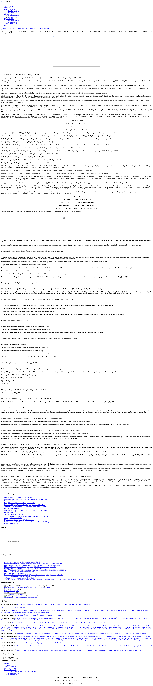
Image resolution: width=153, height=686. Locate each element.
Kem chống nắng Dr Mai (135, 646)
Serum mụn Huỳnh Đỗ (134, 650)
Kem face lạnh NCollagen (103, 636)
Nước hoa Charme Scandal (93, 627)
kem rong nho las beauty (25, 643)
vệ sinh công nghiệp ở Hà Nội (65, 604)
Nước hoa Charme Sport (31, 629)
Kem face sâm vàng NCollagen (65, 636)
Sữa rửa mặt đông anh (73, 633)
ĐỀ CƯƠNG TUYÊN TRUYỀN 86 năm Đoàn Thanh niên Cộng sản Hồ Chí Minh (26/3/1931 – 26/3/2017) (35, 568)
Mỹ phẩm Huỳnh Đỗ (23, 650)
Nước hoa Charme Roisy (78, 627)
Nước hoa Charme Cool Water (47, 629)
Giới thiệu (7, 7)
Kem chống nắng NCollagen (21, 640)
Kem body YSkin (86, 622)
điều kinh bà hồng (44, 615)
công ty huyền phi (95, 610)
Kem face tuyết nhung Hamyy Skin (84, 618)
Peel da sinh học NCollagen (73, 640)
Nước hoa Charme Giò (124, 627)
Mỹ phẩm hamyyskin (34, 618)
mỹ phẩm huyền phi (83, 610)
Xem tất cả (13, 527)
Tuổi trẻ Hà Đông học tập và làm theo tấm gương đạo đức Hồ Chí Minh (24, 505)
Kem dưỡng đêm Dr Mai (121, 646)
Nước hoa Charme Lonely (17, 627)
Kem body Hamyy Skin (41, 619)
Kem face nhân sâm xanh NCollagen (85, 636)
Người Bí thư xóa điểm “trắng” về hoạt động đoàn (18, 497)
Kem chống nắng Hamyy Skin (49, 618)
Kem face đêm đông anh (47, 633)
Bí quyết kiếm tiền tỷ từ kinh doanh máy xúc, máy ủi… (19, 503)
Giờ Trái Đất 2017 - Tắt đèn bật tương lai (15, 571)
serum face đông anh (98, 633)
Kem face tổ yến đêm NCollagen (36, 638)
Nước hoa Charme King (138, 627)
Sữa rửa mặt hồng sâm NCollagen (117, 638)
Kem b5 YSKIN (49, 622)
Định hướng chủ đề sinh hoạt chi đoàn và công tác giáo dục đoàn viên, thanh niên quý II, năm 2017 (32, 563)
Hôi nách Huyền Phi (131, 610)
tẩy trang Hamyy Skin (14, 619)
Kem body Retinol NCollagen (132, 640)
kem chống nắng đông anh (126, 633)
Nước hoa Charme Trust (138, 626)
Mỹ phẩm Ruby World (58, 610)
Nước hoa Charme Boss (16, 629)
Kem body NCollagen (117, 640)
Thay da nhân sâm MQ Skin (41, 612)
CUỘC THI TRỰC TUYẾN (12, 6)
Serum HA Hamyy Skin (101, 618)
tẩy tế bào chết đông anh (111, 633)
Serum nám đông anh (86, 633)
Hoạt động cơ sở (12, 12)
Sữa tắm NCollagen (104, 640)
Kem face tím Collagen (37, 636)
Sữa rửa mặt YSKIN (39, 622)
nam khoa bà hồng (55, 615)
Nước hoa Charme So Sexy (77, 626)
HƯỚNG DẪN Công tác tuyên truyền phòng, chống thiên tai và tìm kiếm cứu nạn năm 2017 (30, 564)
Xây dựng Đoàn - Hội (10, 23)
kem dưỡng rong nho (38, 643)
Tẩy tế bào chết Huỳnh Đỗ (120, 650)
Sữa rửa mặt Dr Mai (92, 646)
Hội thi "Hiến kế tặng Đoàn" (12, 579)
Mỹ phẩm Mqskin (16, 612)
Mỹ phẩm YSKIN (17, 622)
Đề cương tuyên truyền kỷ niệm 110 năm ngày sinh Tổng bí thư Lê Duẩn (24, 566)
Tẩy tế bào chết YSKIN (98, 622)
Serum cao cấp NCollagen (68, 638)
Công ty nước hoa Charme (61, 626)
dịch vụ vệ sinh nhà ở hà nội (82, 604)
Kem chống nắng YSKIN (73, 622)
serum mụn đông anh (140, 633)
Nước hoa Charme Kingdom (111, 629)
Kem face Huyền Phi (107, 610)
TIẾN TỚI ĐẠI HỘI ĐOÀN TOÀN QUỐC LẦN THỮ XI (21, 671)
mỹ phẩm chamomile (22, 610)
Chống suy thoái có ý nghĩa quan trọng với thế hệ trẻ (19, 576)
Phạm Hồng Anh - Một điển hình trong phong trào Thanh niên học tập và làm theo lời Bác (29, 587)
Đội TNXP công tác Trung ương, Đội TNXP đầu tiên (19, 520)
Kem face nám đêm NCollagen (85, 638)
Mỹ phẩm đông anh (22, 633)
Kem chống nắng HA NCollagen (38, 640)
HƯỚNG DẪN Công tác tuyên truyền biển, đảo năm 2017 (20, 569)
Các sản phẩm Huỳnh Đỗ (36, 650)
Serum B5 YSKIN (60, 622)
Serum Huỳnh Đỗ (64, 650)
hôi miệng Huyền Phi (143, 610)
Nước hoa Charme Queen (110, 626)
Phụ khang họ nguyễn (32, 615)
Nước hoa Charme (21, 626)
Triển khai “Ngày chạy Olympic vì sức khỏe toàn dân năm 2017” (22, 574)
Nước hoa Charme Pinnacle (109, 627)
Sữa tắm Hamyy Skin (28, 619)
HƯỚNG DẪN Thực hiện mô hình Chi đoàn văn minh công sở (22, 560)
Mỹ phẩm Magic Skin (45, 610)
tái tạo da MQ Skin (26, 612)
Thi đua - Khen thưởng (10, 670)
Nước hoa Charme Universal (62, 627)
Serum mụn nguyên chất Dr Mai (47, 646)
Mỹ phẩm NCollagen (24, 636)
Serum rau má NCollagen (134, 636)
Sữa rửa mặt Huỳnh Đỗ (76, 650)
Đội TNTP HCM (9, 19)
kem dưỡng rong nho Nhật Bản (54, 643)
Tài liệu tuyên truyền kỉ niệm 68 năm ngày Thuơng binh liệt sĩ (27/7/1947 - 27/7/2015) (25, 28)
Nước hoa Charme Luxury (140, 629)
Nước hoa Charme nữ (33, 626)
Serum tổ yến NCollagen (53, 638)
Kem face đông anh (60, 633)
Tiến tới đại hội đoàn (10, 666)
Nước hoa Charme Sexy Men (79, 629)
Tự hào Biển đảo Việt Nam (11, 591)
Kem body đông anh (34, 633)
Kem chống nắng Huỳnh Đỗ (91, 650)
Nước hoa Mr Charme (126, 629)
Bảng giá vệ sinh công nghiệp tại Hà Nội (28, 604)
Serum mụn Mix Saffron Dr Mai (66, 646)
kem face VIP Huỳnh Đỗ (51, 650)
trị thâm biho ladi (33, 610)
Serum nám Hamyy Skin (134, 618)
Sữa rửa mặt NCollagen (100, 638)
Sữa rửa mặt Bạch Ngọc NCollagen (138, 638)
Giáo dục (6, 663)
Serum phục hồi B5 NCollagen (90, 640)
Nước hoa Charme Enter (63, 629)
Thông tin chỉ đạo (9, 665)
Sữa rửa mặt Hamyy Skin (66, 618)
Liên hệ (6, 25)
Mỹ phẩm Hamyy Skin (21, 618)
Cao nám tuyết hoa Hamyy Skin (118, 618)
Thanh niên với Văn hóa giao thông (14, 594)
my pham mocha (10, 610)
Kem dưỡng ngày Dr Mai (106, 646)
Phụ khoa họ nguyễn (20, 615)
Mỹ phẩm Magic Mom (71, 610)
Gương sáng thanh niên (10, 668)
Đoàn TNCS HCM (9, 9)
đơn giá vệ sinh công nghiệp (48, 604)
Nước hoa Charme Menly (95, 629)
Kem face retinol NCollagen (56, 640)
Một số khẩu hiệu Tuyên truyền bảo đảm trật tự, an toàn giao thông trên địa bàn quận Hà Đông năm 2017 (33, 572)
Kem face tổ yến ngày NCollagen (17, 638)
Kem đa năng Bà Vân (7, 607)
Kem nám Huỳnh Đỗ (106, 650)
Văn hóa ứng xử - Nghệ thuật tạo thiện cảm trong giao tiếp (20, 597)
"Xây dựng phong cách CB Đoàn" (14, 514)
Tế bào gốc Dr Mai (80, 646)
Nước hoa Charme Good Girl (94, 626)
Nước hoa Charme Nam (47, 626)
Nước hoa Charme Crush (47, 627)
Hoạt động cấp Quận (13, 11)
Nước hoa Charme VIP (124, 626)
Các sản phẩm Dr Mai (31, 646)
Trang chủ (7, 4)
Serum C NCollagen (50, 636)
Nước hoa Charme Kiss (32, 627)
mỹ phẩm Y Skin (27, 622)
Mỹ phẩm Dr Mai (19, 646)
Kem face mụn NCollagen (118, 636)
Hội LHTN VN (8, 14)
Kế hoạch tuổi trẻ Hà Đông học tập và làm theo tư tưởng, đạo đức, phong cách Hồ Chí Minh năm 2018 (33, 561)
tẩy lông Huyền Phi (118, 610)
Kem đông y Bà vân (19, 607)
